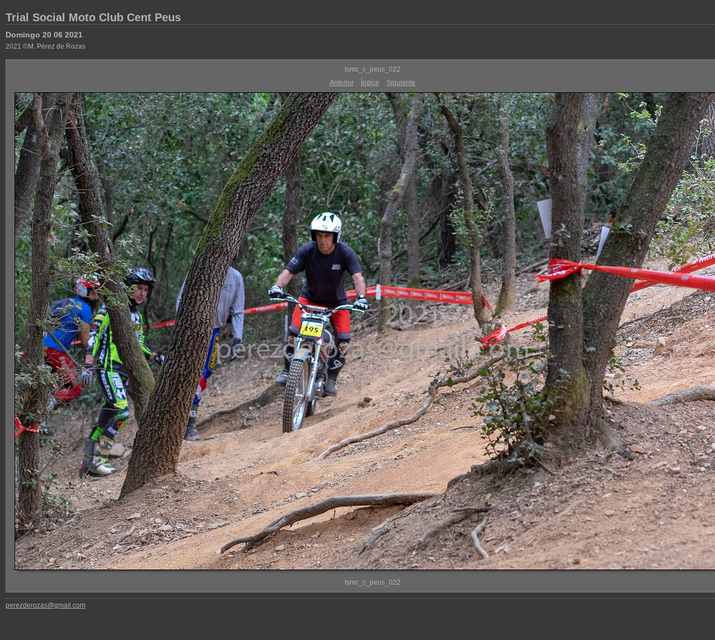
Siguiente (401, 83)
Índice (370, 83)
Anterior (342, 83)
